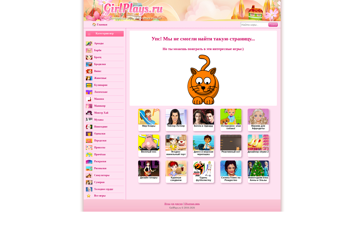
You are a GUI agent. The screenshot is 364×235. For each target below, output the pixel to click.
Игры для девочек (174, 203)
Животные (100, 78)
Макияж (99, 98)
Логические (100, 91)
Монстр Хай (101, 112)
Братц (97, 57)
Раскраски (100, 161)
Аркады (98, 43)
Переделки (100, 140)
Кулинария (100, 85)
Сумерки (99, 182)
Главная (102, 24)
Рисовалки (100, 168)
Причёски (100, 154)
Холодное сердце (103, 189)
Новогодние (100, 126)
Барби (97, 50)
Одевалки (99, 133)
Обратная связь (192, 203)
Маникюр (100, 105)
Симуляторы (101, 175)
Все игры (100, 195)
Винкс (97, 71)
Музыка (98, 119)
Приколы (99, 147)
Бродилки (100, 64)
